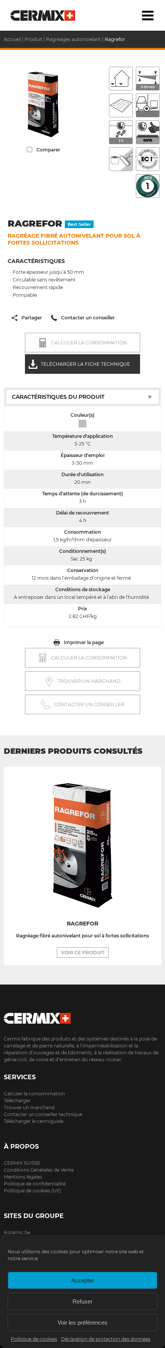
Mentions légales (23, 1177)
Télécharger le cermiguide (33, 1121)
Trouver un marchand (29, 1107)
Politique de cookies (34, 1339)
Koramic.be (17, 1232)
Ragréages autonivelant (73, 39)
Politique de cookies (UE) (32, 1190)
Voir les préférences (82, 1322)
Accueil (43, 15)
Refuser (82, 1301)
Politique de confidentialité (35, 1184)
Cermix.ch (82, 1016)
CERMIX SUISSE (22, 1163)
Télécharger (17, 1100)
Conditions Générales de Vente (39, 1170)
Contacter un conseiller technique (43, 1114)
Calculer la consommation (34, 1093)
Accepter (82, 1280)
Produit (33, 39)
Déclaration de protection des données (105, 1339)
